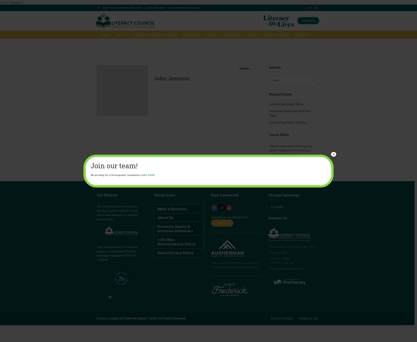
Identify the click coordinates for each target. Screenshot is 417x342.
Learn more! (147, 175)
